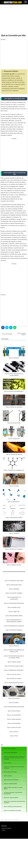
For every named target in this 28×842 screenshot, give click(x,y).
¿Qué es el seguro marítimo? (21, 333)
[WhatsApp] (14, 327)
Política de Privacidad (6, 828)
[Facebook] (3, 327)
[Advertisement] (14, 19)
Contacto (3, 830)
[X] (10, 327)
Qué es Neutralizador (7, 334)
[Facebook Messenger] (7, 327)
